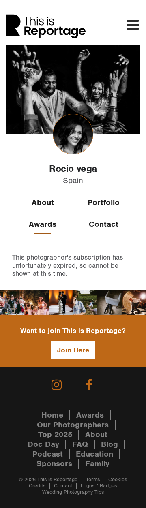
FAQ (80, 444)
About (43, 202)
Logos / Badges (99, 486)
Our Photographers (73, 425)
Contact (103, 224)
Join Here (73, 350)
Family (97, 464)
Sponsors (54, 464)
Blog (109, 444)
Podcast (47, 454)
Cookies (117, 480)
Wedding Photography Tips (73, 492)
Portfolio (104, 202)
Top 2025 (55, 435)
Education (94, 454)
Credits (37, 486)
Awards (42, 224)
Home (52, 415)
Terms (93, 480)
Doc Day (43, 444)
